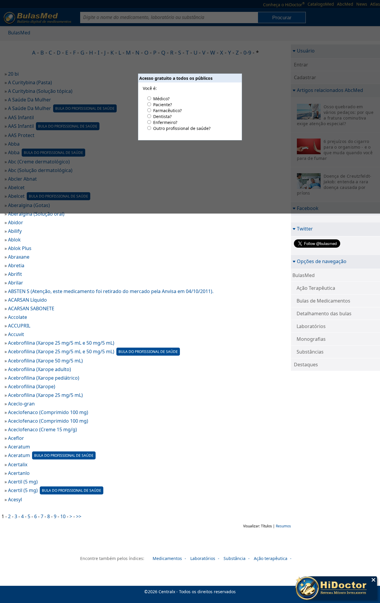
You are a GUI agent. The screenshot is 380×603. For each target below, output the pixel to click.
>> (78, 516)
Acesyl (15, 499)
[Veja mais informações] (336, 588)
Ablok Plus (19, 248)
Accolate (17, 317)
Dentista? (162, 116)
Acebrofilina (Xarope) (31, 386)
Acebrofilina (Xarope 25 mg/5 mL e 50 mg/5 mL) (61, 343)
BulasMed (303, 275)
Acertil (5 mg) (23, 481)
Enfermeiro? (165, 122)
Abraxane (18, 257)
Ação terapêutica (270, 558)
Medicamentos (167, 558)
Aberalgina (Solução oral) (36, 214)
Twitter (305, 228)
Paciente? (162, 104)
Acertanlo (19, 473)
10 (63, 516)
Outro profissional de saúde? (181, 128)
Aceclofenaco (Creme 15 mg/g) (42, 429)
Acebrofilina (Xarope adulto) (39, 369)
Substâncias (310, 352)
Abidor (15, 222)
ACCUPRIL (19, 325)
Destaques (306, 364)
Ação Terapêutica (316, 288)
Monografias (311, 339)
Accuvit (16, 334)
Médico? (161, 98)
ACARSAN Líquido (27, 300)
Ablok (14, 239)
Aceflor (16, 438)
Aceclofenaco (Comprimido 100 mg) (48, 412)
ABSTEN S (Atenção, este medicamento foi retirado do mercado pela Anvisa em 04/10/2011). (110, 291)
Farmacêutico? (167, 110)
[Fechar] (373, 579)
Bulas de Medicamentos (323, 300)
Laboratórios (311, 326)
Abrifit (15, 274)
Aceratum (19, 446)
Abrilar (15, 282)
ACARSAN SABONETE (31, 308)
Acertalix (17, 464)
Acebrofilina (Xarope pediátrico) (43, 378)
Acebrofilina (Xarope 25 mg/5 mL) (45, 395)
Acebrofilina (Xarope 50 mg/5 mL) (45, 360)
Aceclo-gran (21, 403)
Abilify (15, 231)
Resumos (283, 526)
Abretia (16, 265)
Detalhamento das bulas (324, 313)
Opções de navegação (321, 261)
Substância (235, 558)
